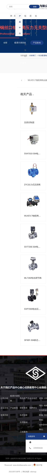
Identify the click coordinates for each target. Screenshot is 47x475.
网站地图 (26, 472)
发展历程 (4, 415)
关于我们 (15, 24)
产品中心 (20, 24)
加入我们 (36, 24)
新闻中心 (31, 24)
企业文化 (4, 408)
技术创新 (23, 415)
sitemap (33, 472)
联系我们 (25, 47)
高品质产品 (24, 398)
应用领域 (23, 422)
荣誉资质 (23, 408)
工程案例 (23, 432)
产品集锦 (14, 408)
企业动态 (33, 398)
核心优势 (25, 24)
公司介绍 (4, 398)
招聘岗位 (33, 408)
